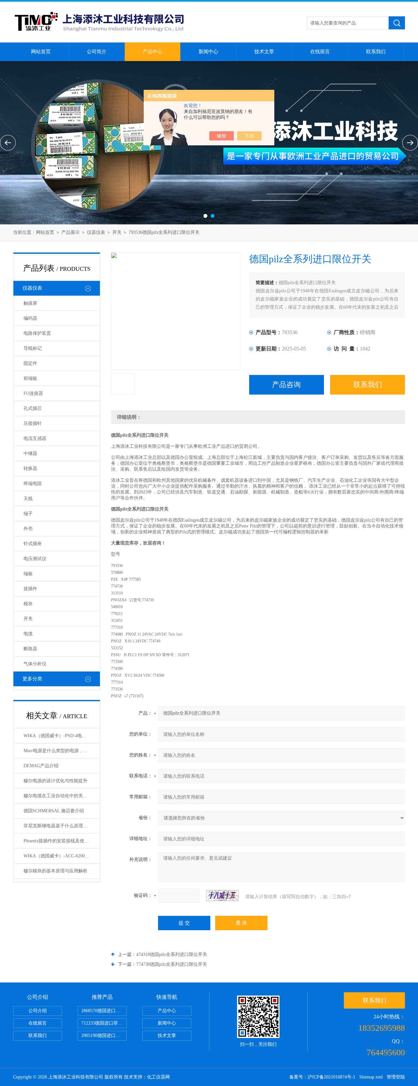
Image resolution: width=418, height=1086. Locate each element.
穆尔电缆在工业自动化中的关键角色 (60, 795)
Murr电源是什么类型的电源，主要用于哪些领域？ (61, 750)
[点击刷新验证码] (222, 895)
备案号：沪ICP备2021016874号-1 (322, 1077)
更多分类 (32, 678)
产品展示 (70, 232)
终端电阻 (33, 483)
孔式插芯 (33, 408)
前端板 (30, 378)
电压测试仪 (35, 558)
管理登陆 (396, 1077)
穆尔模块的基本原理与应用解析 (56, 870)
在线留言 (320, 51)
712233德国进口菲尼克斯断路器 (104, 1023)
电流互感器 (35, 438)
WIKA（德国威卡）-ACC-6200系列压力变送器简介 (61, 855)
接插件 (30, 588)
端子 (28, 513)
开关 (116, 232)
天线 (28, 498)
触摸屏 (30, 303)
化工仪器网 (158, 1077)
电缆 (28, 633)
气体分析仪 (35, 663)
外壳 (28, 528)
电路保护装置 (37, 333)
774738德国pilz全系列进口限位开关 (171, 964)
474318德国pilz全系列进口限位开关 (171, 954)
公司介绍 (37, 1010)
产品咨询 (286, 385)
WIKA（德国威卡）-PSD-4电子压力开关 (61, 735)
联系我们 (376, 51)
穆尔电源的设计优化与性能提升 (56, 780)
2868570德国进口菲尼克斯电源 (104, 1010)
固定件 (30, 363)
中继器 (30, 453)
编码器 (30, 318)
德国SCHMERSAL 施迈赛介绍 (54, 810)
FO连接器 (33, 393)
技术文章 (264, 51)
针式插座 (33, 543)
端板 (28, 573)
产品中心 (152, 51)
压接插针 (33, 423)
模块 (28, 603)
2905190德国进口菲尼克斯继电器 (104, 1035)
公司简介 (96, 51)
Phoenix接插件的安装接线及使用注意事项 (61, 840)
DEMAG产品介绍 (41, 765)
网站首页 (41, 51)
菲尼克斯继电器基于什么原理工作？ (60, 825)
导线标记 (33, 348)
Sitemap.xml (371, 1077)
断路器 (30, 648)
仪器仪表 (96, 232)
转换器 (30, 468)
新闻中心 (208, 51)
